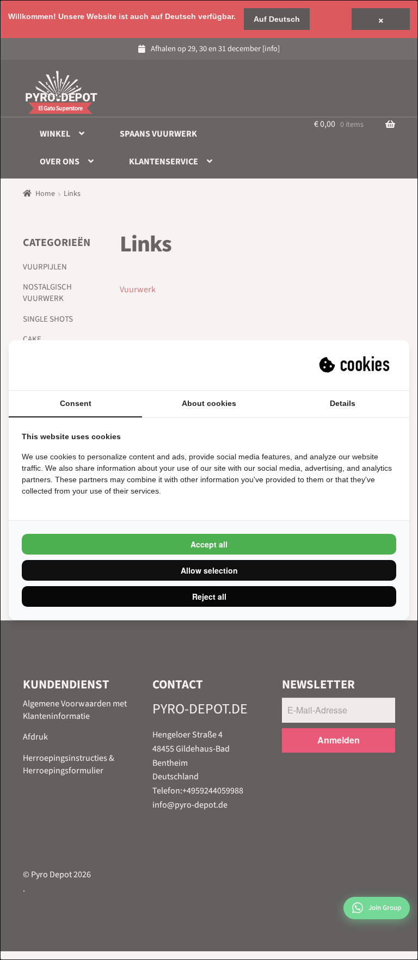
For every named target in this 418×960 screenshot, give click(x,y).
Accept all (209, 544)
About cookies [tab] (209, 403)
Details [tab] (342, 403)
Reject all (209, 596)
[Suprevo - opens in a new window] (355, 365)
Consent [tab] (75, 403)
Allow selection (209, 570)
